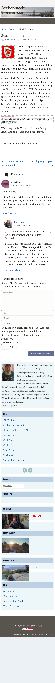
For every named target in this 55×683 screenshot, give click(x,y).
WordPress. (46, 634)
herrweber (10, 39)
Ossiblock (8, 440)
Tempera (34, 634)
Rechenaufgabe (9, 342)
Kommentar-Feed (13, 600)
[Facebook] (25, 470)
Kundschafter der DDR (16, 430)
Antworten (11, 212)
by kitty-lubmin (37, 567)
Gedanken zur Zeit (13, 425)
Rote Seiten (9, 450)
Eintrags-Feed (11, 595)
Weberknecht (13, 7)
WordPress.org (11, 605)
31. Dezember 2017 (29, 39)
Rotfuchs (8, 455)
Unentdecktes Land (14, 460)
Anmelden (9, 590)
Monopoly (8, 435)
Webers (11, 29)
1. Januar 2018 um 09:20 (22, 185)
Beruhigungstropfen (42, 161)
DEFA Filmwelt (11, 420)
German (8, 486)
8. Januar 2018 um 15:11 (24, 225)
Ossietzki (8, 445)
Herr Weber (21, 222)
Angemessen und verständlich (13, 163)
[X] (30, 470)
